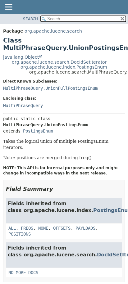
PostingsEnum (38, 130)
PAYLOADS (85, 228)
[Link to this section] (57, 189)
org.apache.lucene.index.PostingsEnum (64, 67)
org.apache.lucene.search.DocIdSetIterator (59, 62)
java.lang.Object (21, 57)
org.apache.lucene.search (53, 31)
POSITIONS (19, 234)
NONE (43, 228)
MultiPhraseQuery (23, 105)
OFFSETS (62, 228)
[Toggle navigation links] (8, 7)
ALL (12, 228)
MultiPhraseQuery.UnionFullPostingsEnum (50, 88)
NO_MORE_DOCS (23, 272)
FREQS (27, 228)
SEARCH (30, 19)
